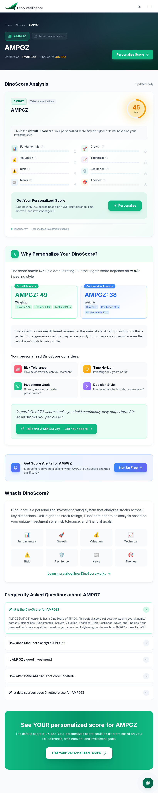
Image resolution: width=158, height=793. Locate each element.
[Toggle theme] (139, 6)
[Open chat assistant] (148, 783)
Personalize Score (130, 54)
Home (8, 25)
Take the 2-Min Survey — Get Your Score (57, 429)
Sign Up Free (128, 468)
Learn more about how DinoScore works (77, 573)
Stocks (20, 25)
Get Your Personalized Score (76, 753)
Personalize (127, 205)
